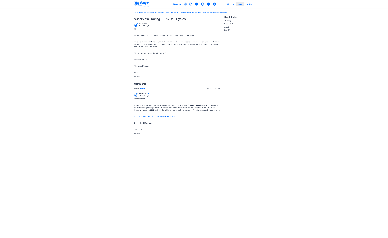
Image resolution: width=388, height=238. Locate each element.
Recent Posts (229, 24)
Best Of (227, 30)
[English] (142, 4)
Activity (227, 27)
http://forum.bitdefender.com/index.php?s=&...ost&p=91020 (155, 116)
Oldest (142, 89)
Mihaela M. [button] (142, 93)
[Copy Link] (148, 26)
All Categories (229, 21)
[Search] (233, 4)
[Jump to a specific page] (218, 88)
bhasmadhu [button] (143, 24)
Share (137, 76)
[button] (136, 25)
